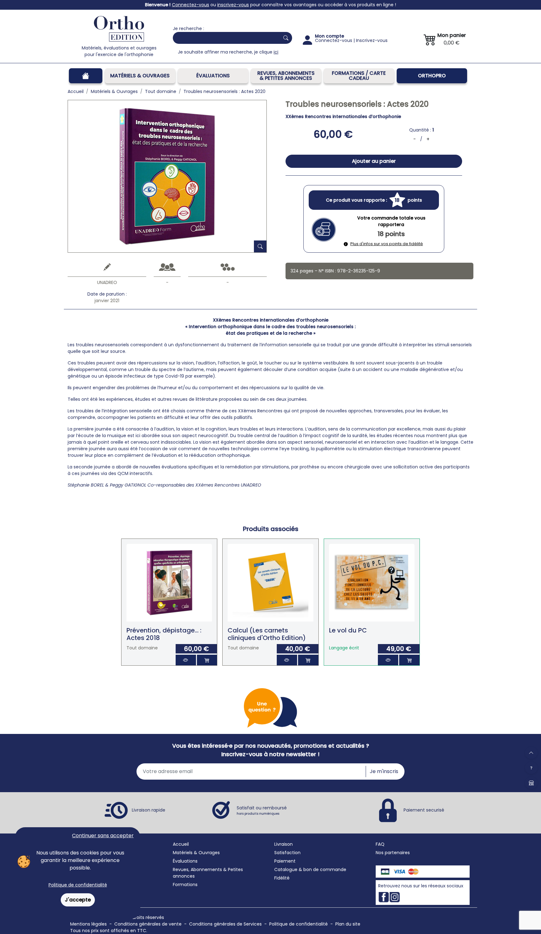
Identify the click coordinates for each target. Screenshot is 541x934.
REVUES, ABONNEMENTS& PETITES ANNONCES (286, 76)
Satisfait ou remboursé (262, 810)
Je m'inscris (384, 771)
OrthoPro (432, 75)
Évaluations (213, 75)
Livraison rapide (148, 810)
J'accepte (78, 899)
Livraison (283, 844)
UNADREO (107, 282)
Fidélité (282, 878)
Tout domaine (142, 648)
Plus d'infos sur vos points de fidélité (386, 243)
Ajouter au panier (374, 161)
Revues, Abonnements (197, 869)
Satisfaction (287, 852)
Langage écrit (344, 648)
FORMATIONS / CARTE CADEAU (359, 76)
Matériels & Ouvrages (140, 75)
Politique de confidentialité (78, 885)
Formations (185, 884)
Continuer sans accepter (103, 835)
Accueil (181, 844)
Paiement (285, 861)
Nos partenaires (393, 852)
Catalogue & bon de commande (310, 869)
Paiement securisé (424, 810)
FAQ (380, 844)
